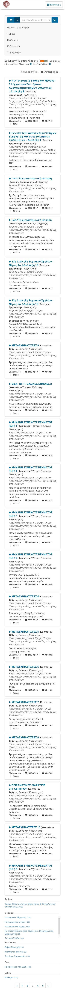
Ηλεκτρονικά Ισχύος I (17, 921)
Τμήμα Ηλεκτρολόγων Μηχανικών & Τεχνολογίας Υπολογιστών (30, 905)
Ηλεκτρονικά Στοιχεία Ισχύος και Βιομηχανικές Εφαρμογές (29, 932)
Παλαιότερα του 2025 (18, 966)
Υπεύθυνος (13, 52)
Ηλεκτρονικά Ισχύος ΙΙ (17, 926)
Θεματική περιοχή (17, 27)
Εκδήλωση (12, 46)
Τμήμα (11, 33)
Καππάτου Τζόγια (16, 951)
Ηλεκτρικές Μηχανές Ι (18, 917)
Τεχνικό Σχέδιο (14, 938)
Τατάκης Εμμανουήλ (17, 956)
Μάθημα (12, 40)
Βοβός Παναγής (14, 947)
